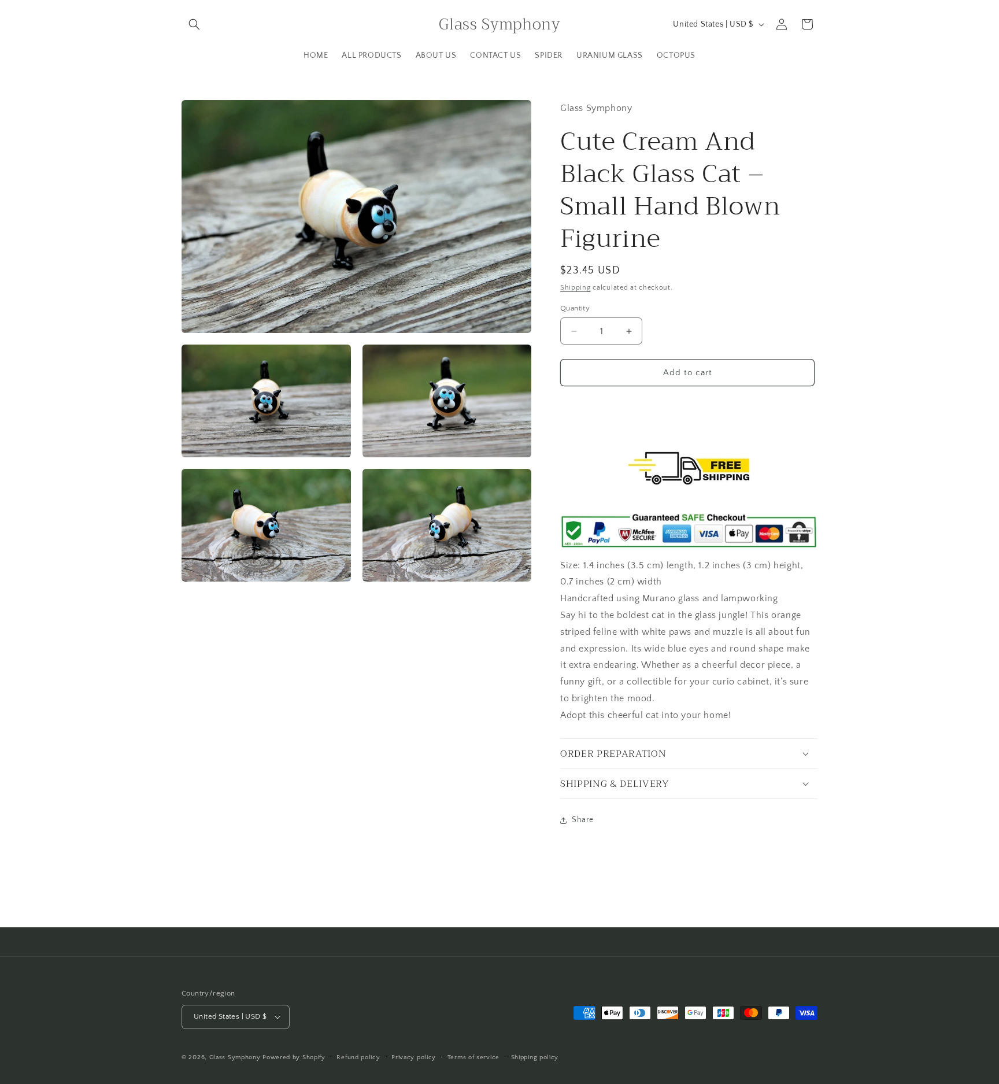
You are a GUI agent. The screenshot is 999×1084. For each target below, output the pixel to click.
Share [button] (583, 819)
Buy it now (687, 405)
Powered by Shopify (293, 1057)
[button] (194, 24)
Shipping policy (535, 1057)
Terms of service (473, 1057)
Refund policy (358, 1057)
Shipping (575, 287)
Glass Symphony (235, 1057)
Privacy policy (413, 1057)
